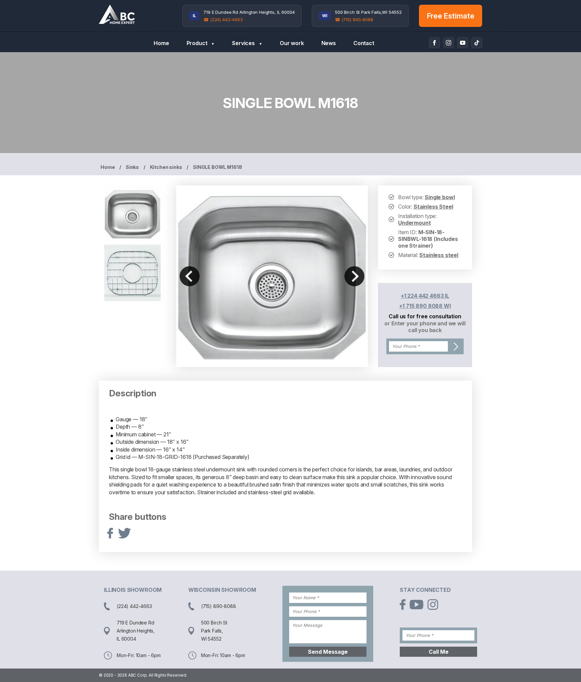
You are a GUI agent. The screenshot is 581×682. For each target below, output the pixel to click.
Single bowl (440, 197)
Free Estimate (450, 15)
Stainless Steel (433, 206)
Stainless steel (438, 255)
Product (201, 43)
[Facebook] (434, 42)
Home (161, 43)
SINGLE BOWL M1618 (217, 167)
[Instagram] (448, 42)
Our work (292, 43)
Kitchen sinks (166, 167)
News (328, 43)
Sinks (132, 167)
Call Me (439, 651)
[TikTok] (476, 42)
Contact (363, 43)
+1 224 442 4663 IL (425, 295)
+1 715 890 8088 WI (425, 305)
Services (247, 43)
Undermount (414, 222)
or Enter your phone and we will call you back (424, 326)
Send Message (328, 651)
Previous (190, 276)
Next (354, 276)
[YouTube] (462, 42)
